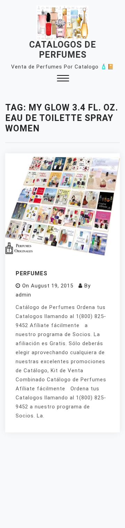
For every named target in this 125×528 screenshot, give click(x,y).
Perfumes (32, 273)
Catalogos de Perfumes (62, 50)
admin (23, 295)
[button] (63, 79)
